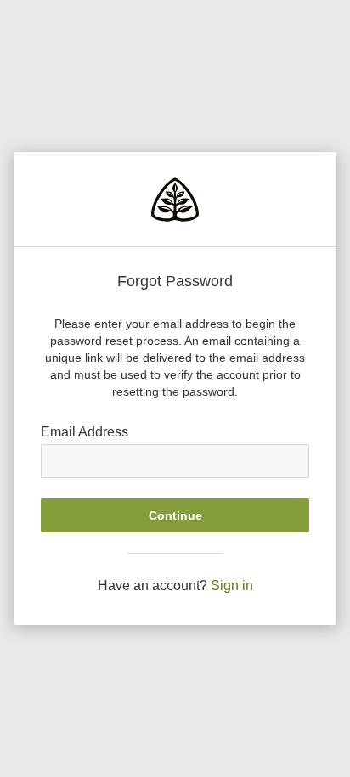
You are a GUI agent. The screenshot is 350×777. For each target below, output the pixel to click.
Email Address (84, 432)
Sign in (232, 585)
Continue (175, 515)
